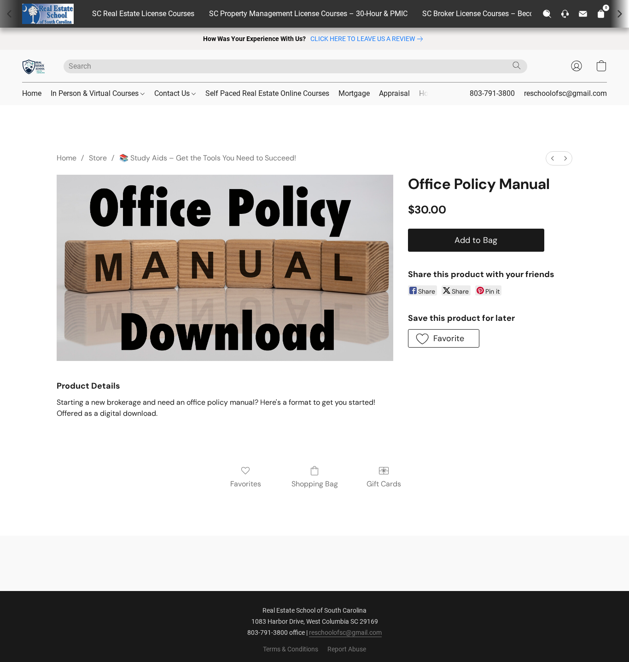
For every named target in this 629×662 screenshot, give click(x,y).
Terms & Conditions (290, 649)
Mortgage (354, 93)
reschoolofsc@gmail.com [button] (565, 93)
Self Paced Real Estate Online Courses (267, 93)
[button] (33, 65)
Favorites (245, 484)
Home (31, 93)
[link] (368, 38)
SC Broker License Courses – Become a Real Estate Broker (516, 13)
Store (98, 158)
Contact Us (173, 93)
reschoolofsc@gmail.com (345, 632)
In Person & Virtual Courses (95, 93)
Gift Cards (384, 484)
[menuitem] (552, 158)
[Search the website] (517, 65)
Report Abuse (346, 649)
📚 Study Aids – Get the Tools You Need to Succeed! (207, 158)
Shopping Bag (314, 484)
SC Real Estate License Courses (143, 13)
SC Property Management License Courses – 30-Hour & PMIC (308, 13)
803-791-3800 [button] (492, 93)
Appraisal (394, 93)
